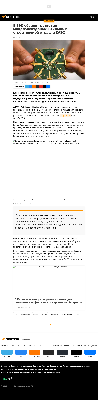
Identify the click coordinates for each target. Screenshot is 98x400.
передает (65, 115)
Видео (18, 346)
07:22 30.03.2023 (20, 37)
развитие (44, 314)
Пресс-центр (69, 346)
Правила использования (21, 366)
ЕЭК (77, 314)
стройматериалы (67, 314)
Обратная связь (54, 372)
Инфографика (56, 346)
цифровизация (54, 314)
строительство (25, 314)
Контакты (37, 366)
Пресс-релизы (56, 366)
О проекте (5, 366)
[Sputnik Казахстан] (11, 19)
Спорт (46, 346)
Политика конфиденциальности (76, 366)
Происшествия (7, 346)
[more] (82, 231)
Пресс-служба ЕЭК (26, 204)
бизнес (35, 314)
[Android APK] (8, 379)
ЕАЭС (16, 314)
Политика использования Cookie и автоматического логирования (29, 369)
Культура (37, 346)
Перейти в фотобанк (41, 82)
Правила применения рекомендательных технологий (23, 372)
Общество (28, 346)
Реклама (45, 366)
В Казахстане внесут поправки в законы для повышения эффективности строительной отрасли (48, 301)
